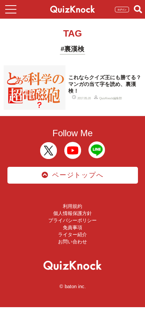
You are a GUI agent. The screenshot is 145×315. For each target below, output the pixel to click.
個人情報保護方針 (72, 213)
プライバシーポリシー (72, 220)
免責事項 (72, 227)
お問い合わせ (72, 241)
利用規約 (72, 206)
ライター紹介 (72, 234)
